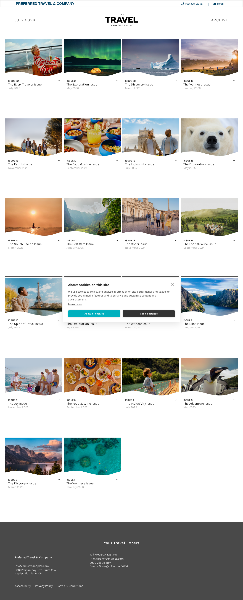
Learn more (75, 304)
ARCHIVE (219, 20)
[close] (173, 284)
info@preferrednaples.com (32, 566)
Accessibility (23, 586)
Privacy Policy (44, 586)
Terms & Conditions (70, 586)
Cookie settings (149, 313)
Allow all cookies (94, 313)
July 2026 (25, 20)
